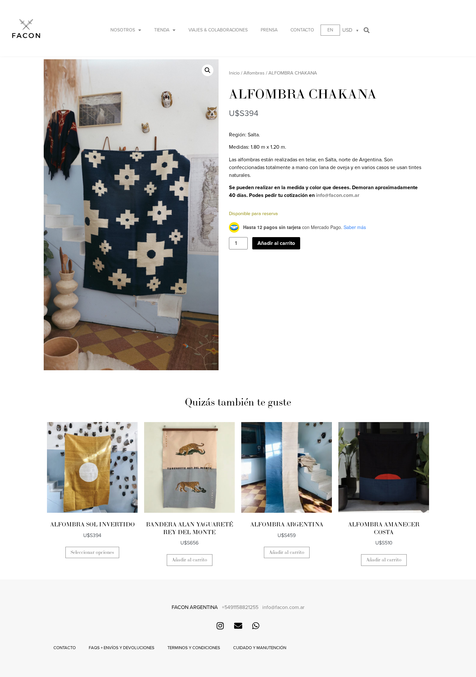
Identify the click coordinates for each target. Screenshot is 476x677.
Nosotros (122, 30)
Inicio (234, 73)
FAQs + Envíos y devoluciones (121, 647)
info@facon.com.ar (337, 195)
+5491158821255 (240, 607)
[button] (366, 30)
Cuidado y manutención (259, 647)
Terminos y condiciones (193, 647)
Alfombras (254, 73)
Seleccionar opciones (92, 552)
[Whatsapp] (256, 626)
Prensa (269, 30)
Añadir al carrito (276, 243)
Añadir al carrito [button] (189, 560)
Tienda (161, 30)
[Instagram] (220, 626)
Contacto (302, 30)
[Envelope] (238, 626)
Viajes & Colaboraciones (218, 30)
